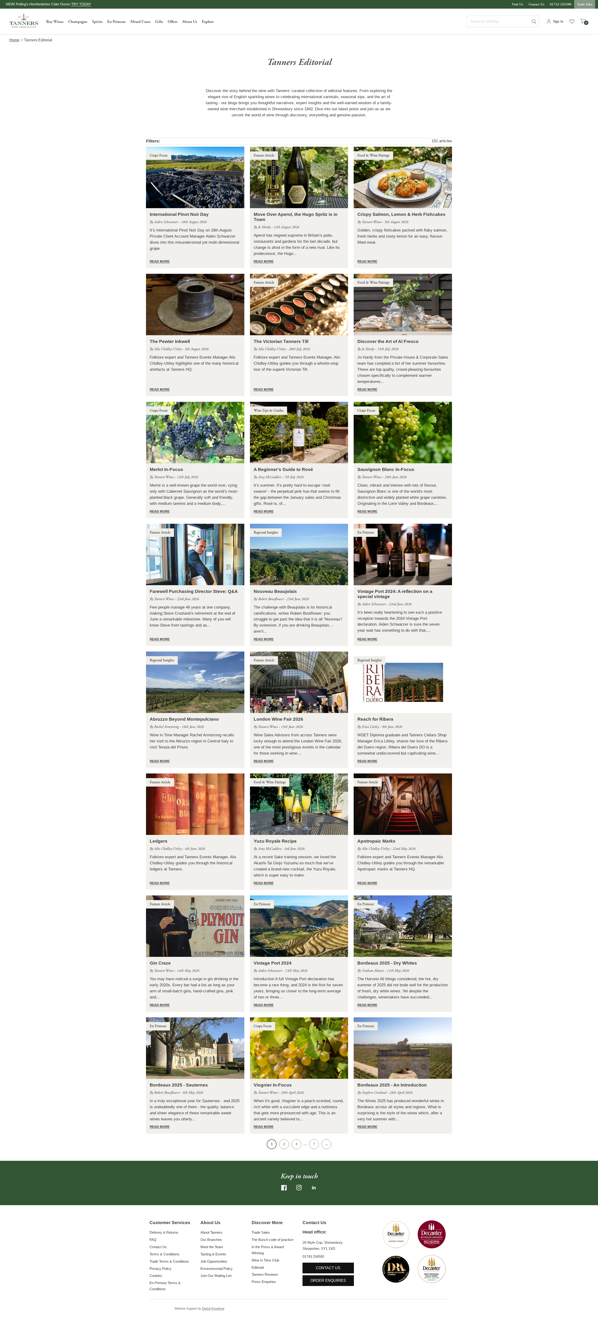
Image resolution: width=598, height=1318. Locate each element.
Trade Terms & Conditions (169, 1261)
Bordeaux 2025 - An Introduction (392, 1085)
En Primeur (116, 21)
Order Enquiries (328, 1280)
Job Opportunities (213, 1261)
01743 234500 (560, 4)
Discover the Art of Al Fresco (388, 341)
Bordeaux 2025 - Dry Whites (387, 963)
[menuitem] (55, 21)
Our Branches (211, 1240)
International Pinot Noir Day (179, 214)
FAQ (153, 1240)
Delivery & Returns (164, 1232)
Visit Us (517, 4)
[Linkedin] (314, 1187)
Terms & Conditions (164, 1254)
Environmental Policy (216, 1269)
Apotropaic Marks (376, 841)
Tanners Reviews (265, 1274)
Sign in (558, 21)
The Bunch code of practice (272, 1240)
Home (14, 40)
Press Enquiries (264, 1282)
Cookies (156, 1276)
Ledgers (158, 841)
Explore (208, 21)
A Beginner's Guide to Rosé (283, 469)
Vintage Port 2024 (273, 963)
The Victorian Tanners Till (281, 341)
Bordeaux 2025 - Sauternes (179, 1085)
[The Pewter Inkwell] (195, 304)
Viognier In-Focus (273, 1085)
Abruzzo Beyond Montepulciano (184, 719)
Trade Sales (584, 4)
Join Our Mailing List (215, 1276)
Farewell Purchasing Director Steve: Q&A (194, 591)
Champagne (77, 21)
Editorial (258, 1267)
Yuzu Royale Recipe (275, 841)
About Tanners (211, 1232)
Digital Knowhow (213, 1308)
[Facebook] (284, 1187)
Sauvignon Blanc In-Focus (385, 469)
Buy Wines (55, 21)
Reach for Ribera (375, 719)
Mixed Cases (140, 21)
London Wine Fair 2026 (278, 719)
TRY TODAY (81, 4)
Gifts (159, 21)
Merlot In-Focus (166, 469)
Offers (173, 21)
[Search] (536, 21)
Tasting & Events (213, 1254)
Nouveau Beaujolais (275, 591)
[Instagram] (299, 1187)
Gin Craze (160, 963)
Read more (160, 261)
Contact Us (536, 4)
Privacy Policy (160, 1269)
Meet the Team (211, 1247)
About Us (189, 21)
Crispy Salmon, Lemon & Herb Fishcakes (401, 214)
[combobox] (503, 21)
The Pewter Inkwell (170, 341)
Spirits (97, 21)
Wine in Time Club (265, 1260)
